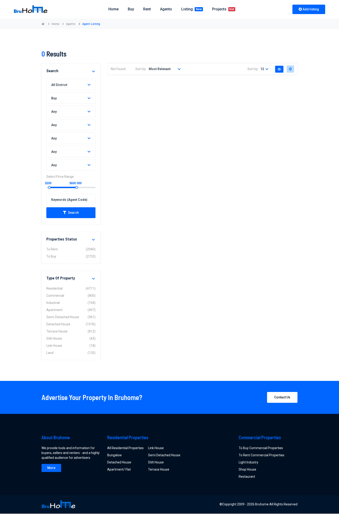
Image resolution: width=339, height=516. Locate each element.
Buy (131, 9)
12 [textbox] (262, 69)
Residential (70, 288)
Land (70, 353)
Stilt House (70, 338)
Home (55, 24)
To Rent (70, 249)
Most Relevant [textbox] (160, 69)
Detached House (70, 324)
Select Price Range (60, 176)
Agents (166, 9)
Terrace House (70, 331)
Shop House (247, 469)
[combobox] (70, 84)
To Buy (70, 256)
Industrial (70, 303)
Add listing (311, 9)
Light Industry (248, 462)
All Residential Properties (125, 448)
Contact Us (282, 397)
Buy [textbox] (54, 98)
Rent (147, 9)
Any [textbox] (54, 111)
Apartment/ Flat (119, 469)
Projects (223, 9)
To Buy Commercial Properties (261, 448)
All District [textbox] (59, 85)
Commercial (70, 295)
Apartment (70, 310)
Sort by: (140, 69)
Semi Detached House (164, 455)
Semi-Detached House (70, 317)
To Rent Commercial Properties (261, 455)
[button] (94, 71)
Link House (70, 345)
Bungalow (114, 455)
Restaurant (247, 476)
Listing (191, 9)
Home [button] (113, 9)
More (51, 468)
